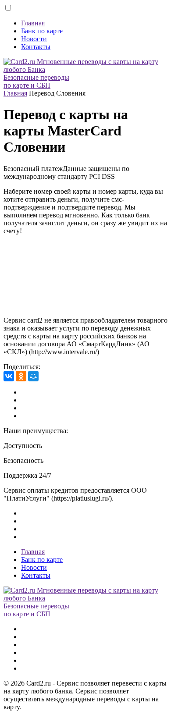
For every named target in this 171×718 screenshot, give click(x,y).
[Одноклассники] (21, 376)
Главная (33, 23)
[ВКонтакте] (9, 376)
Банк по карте (42, 31)
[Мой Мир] (33, 376)
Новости (34, 39)
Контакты (35, 46)
